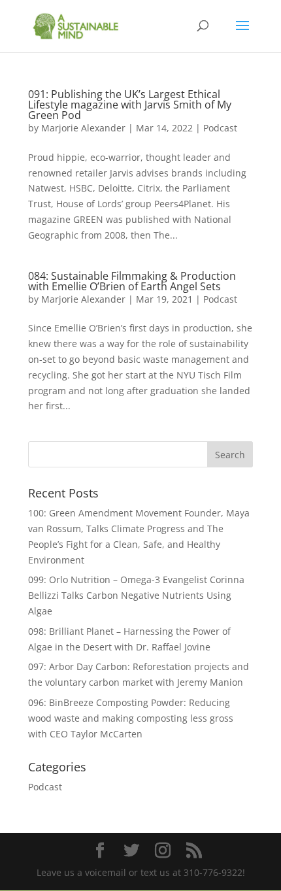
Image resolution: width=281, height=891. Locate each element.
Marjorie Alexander (83, 128)
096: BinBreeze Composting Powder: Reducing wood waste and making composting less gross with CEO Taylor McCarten (130, 718)
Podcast (220, 128)
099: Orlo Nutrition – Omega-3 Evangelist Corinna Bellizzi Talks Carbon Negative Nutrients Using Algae (136, 595)
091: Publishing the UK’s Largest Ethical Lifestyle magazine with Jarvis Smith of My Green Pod (129, 104)
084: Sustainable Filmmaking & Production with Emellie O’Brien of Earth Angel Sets (132, 281)
